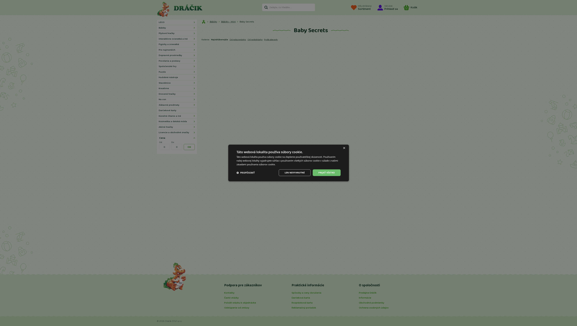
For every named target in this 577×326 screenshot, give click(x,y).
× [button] (344, 148)
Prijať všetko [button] (326, 172)
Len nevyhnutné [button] (295, 172)
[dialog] (288, 163)
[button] (246, 172)
